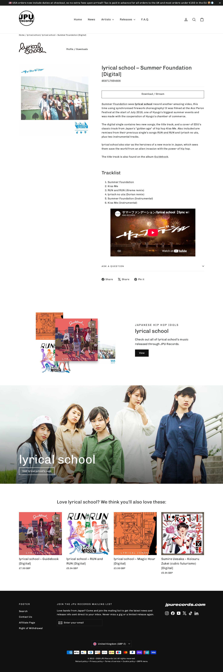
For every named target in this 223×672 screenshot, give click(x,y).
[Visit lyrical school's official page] (40, 48)
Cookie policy (129, 661)
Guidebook (161, 156)
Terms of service (113, 661)
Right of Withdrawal (31, 628)
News (91, 19)
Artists (106, 19)
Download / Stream (153, 93)
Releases (126, 19)
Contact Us (25, 616)
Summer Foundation (114, 104)
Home (78, 19)
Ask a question (113, 266)
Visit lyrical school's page (36, 471)
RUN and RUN (165, 132)
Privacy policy (96, 661)
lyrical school (33, 35)
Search (23, 611)
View (142, 352)
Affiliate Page (27, 622)
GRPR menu (142, 661)
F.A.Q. (145, 19)
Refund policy (81, 661)
